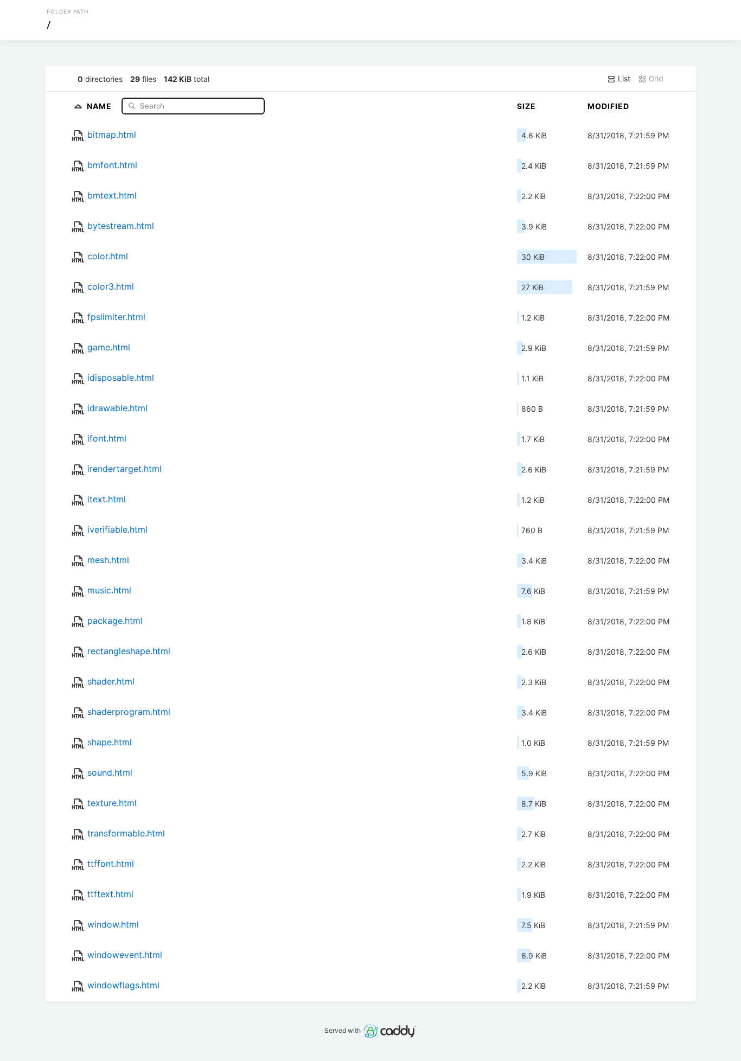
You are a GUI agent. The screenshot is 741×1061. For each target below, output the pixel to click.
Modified (608, 106)
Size (526, 106)
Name (100, 105)
